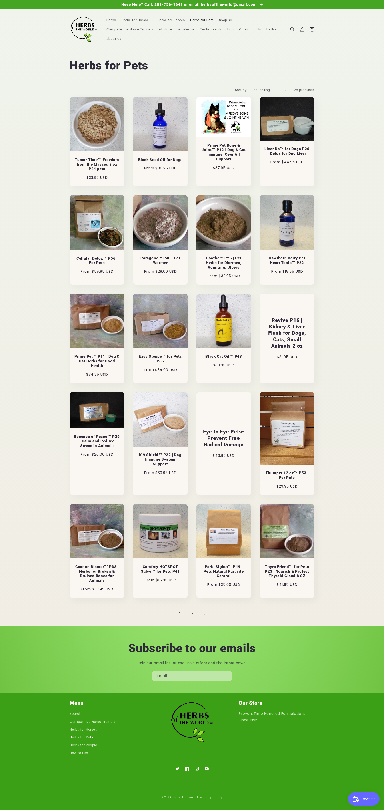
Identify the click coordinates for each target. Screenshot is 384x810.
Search (76, 713)
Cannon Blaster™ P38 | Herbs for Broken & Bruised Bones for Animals (97, 573)
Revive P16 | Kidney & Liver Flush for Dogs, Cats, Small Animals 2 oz (287, 333)
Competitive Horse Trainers (93, 721)
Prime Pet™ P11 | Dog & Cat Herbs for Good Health (97, 361)
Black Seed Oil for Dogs (160, 159)
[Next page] (204, 614)
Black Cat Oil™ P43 (223, 356)
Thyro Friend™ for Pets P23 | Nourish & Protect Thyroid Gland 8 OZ (287, 571)
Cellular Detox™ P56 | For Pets (97, 260)
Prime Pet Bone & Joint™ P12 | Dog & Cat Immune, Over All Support (224, 152)
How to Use (79, 753)
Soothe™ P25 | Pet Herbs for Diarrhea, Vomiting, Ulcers (224, 263)
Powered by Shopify (209, 797)
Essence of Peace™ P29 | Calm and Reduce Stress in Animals (97, 441)
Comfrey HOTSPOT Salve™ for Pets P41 (160, 569)
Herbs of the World (184, 797)
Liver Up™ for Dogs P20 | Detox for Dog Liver (286, 151)
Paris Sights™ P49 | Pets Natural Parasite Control (224, 571)
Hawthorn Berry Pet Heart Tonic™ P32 (287, 260)
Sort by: (241, 90)
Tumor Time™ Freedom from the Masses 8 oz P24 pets (97, 164)
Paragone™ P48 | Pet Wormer (160, 260)
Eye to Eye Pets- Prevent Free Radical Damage (223, 438)
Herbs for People (83, 745)
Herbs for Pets (81, 737)
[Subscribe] (227, 676)
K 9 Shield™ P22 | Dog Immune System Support (160, 459)
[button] (137, 20)
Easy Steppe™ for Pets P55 (160, 358)
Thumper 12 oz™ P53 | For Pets (287, 475)
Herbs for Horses (83, 729)
